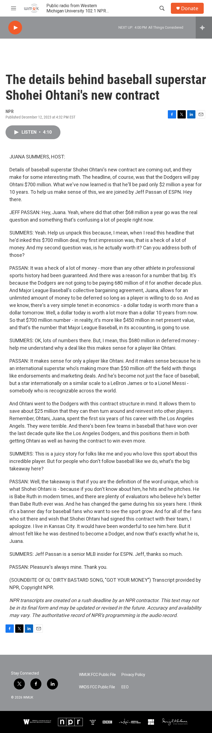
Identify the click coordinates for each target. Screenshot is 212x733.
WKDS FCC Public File (97, 687)
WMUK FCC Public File (97, 675)
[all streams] (204, 28)
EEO (125, 687)
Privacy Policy (133, 675)
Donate (189, 8)
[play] (15, 28)
